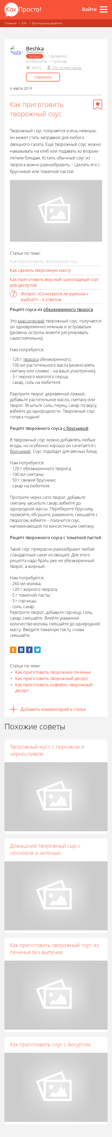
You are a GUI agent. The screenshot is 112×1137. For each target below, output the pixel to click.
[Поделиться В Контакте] (21, 650)
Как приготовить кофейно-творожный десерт (53, 687)
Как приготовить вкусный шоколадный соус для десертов (54, 282)
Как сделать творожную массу (40, 270)
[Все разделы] (104, 9)
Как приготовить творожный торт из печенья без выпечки (54, 949)
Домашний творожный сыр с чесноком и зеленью (45, 849)
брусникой (20, 451)
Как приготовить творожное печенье (53, 672)
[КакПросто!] (22, 9)
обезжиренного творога (68, 309)
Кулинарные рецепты (47, 23)
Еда (24, 23)
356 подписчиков (66, 67)
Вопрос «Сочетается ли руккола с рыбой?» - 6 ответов (55, 296)
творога (31, 359)
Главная (10, 23)
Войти (89, 9)
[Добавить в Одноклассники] (13, 650)
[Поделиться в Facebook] (29, 650)
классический (31, 321)
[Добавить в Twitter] (37, 650)
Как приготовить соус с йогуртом (50, 1044)
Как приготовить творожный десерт (51, 678)
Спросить (43, 76)
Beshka (35, 48)
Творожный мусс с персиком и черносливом (47, 750)
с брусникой (75, 428)
